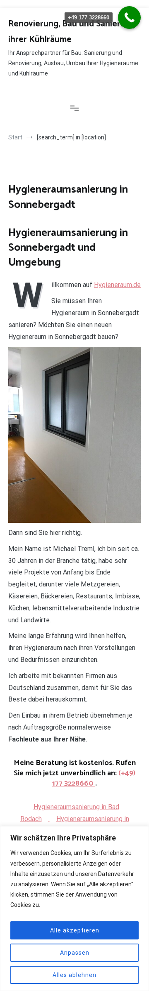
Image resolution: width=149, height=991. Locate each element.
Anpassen (74, 952)
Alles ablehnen (74, 975)
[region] (74, 908)
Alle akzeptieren (74, 930)
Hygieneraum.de (117, 285)
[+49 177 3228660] (129, 17)
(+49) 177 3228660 (93, 778)
